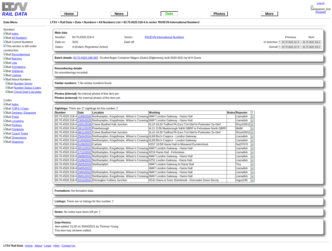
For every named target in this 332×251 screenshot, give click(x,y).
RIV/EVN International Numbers (164, 37)
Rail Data (66, 22)
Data (169, 14)
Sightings (17, 71)
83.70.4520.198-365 (85, 57)
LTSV (53, 22)
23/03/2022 (84, 172)
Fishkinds (18, 129)
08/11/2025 (84, 132)
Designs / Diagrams (24, 112)
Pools (15, 116)
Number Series (23, 83)
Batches (17, 58)
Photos (219, 14)
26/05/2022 (84, 164)
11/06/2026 (84, 116)
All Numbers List (110, 22)
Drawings (18, 141)
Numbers (90, 22)
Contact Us (68, 245)
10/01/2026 (84, 124)
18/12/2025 (84, 128)
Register (321, 12)
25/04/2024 (84, 136)
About (38, 245)
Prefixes (17, 125)
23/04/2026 (84, 120)
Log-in (321, 3)
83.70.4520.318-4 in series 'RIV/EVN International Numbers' (161, 22)
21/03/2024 (84, 140)
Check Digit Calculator (28, 91)
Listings (16, 75)
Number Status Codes (27, 87)
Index (15, 33)
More (269, 14)
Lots (14, 62)
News (119, 14)
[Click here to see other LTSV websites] (15, 6)
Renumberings (21, 54)
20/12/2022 (84, 148)
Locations (18, 121)
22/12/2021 (84, 180)
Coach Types (20, 133)
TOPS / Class (20, 108)
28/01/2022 (84, 176)
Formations (19, 67)
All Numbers (19, 37)
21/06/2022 (84, 160)
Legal (47, 245)
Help (56, 245)
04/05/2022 (84, 168)
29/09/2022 (84, 156)
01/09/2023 (84, 144)
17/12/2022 (84, 152)
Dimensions (19, 137)
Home (69, 14)
